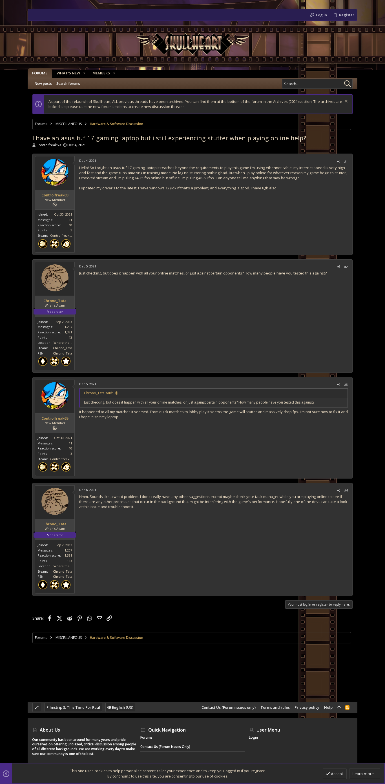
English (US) (122, 707)
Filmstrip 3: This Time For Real (73, 707)
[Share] (338, 161)
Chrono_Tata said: (98, 393)
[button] (84, 73)
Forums (146, 737)
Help (328, 707)
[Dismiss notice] (345, 102)
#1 (346, 161)
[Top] (339, 707)
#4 (346, 490)
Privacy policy (307, 707)
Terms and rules (275, 707)
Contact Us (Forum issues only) (229, 707)
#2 (346, 267)
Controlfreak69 (48, 145)
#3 (346, 384)
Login (253, 737)
